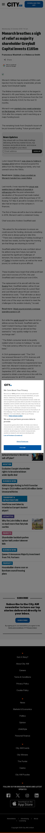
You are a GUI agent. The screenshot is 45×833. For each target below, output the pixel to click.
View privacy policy (16, 416)
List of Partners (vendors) (13, 435)
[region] (22, 416)
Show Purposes (22, 441)
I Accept (22, 447)
